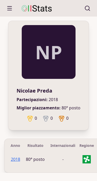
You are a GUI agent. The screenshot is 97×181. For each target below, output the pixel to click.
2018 (15, 159)
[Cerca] (87, 8)
